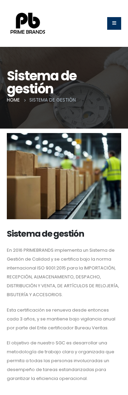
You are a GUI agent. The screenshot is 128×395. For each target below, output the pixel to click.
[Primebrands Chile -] (28, 23)
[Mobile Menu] (114, 23)
